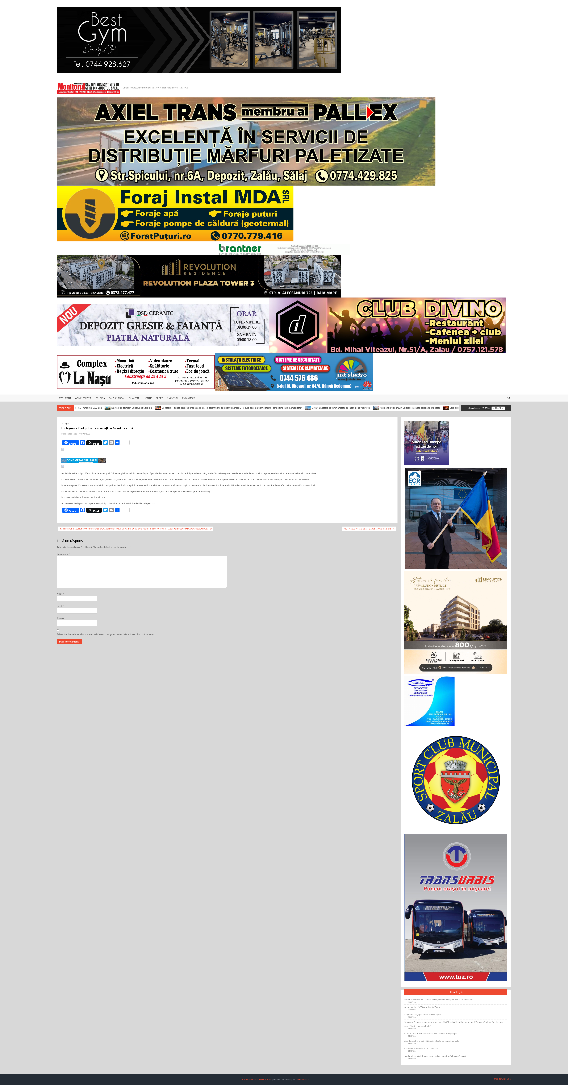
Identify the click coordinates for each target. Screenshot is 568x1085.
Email (60, 606)
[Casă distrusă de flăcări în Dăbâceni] (347, 408)
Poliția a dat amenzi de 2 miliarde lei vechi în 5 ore (367, 529)
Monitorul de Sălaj (69, 434)
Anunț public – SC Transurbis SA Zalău (422, 1007)
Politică (100, 398)
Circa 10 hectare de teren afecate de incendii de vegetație (242, 408)
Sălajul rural (117, 398)
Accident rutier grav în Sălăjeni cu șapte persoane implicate (311, 408)
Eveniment (65, 398)
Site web (61, 618)
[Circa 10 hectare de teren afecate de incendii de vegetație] (209, 408)
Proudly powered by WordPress (257, 1079)
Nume (60, 593)
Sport (159, 398)
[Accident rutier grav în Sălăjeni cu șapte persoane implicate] (277, 408)
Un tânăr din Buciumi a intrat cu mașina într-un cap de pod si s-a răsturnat (438, 999)
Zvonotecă (188, 398)
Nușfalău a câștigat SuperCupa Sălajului (422, 1014)
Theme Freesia (302, 1079)
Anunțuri (172, 398)
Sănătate (134, 398)
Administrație (83, 398)
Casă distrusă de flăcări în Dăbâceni (369, 408)
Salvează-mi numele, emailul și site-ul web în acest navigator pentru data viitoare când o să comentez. (106, 634)
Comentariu (63, 554)
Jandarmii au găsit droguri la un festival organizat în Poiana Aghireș (431, 408)
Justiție (148, 398)
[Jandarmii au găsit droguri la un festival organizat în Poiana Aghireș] (393, 408)
